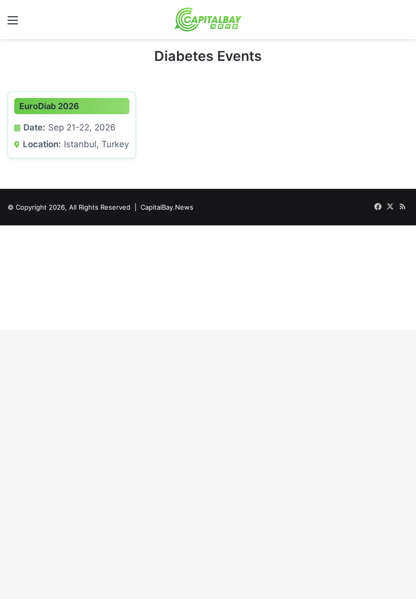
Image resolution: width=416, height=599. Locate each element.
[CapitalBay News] (208, 19)
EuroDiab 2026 (49, 106)
